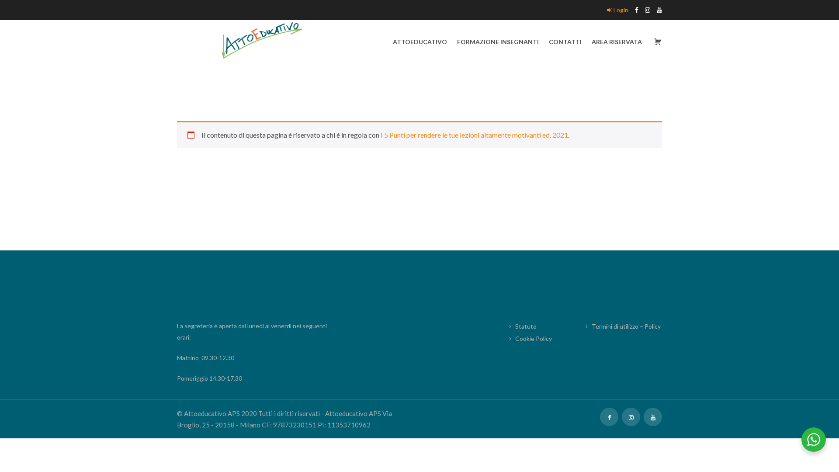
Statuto (526, 326)
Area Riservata (617, 41)
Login (620, 10)
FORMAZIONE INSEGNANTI (498, 41)
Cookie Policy (533, 338)
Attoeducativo (420, 41)
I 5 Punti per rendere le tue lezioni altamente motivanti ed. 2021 (474, 135)
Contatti (565, 41)
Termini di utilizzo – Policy (626, 326)
